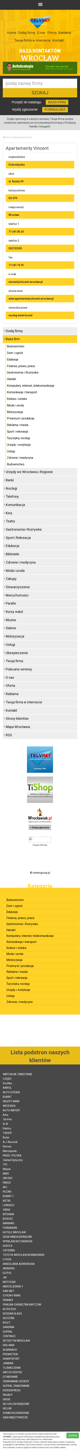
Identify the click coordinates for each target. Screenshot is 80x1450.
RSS (9, 735)
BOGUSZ (8, 1218)
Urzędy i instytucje (19, 445)
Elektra (7, 1128)
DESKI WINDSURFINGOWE (17, 1236)
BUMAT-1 (8, 1196)
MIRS (6, 1173)
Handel (11, 379)
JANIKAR (8, 1363)
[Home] (4, 137)
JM (5, 1277)
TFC (5, 1164)
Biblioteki (12, 554)
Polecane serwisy (19, 669)
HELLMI (7, 1408)
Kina (9, 513)
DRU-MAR (9, 1345)
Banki (10, 480)
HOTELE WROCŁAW (14, 1232)
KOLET (7, 1322)
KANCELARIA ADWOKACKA (19, 1263)
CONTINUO (9, 1336)
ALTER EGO (9, 1309)
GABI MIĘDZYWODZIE (15, 1417)
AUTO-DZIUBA (11, 1092)
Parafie (11, 603)
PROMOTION (10, 1354)
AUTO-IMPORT (11, 1110)
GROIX (6, 1399)
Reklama (64, 33)
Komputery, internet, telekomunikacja (30, 385)
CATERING (9, 1250)
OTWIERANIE (10, 1376)
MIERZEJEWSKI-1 (13, 1286)
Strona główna (12, 137)
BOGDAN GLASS (12, 1313)
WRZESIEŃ (9, 1105)
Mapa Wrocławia (18, 727)
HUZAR (7, 1191)
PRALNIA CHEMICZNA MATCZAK (22, 1304)
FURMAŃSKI (10, 1227)
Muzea (11, 620)
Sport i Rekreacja (18, 538)
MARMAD (8, 1223)
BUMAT (7, 1096)
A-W (5, 1123)
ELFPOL (7, 1272)
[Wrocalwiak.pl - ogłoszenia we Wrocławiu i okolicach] (40, 819)
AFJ (5, 1187)
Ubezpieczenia (17, 653)
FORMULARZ (55, 109)
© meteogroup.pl (40, 872)
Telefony (12, 496)
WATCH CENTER (12, 1372)
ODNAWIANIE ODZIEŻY (16, 1381)
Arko (5, 1114)
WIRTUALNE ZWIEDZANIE (17, 1074)
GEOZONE (9, 1318)
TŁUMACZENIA (12, 1367)
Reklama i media (17, 425)
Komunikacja (15, 505)
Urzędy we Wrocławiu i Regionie (29, 472)
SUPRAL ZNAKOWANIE (16, 1385)
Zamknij (72, 1435)
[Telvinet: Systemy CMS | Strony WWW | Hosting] (40, 759)
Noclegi (11, 488)
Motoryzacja (15, 412)
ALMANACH (10, 1349)
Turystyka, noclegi (18, 438)
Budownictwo (15, 346)
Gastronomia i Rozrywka (22, 372)
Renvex (7, 1146)
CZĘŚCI (7, 1078)
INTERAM (8, 1214)
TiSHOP (7, 1132)
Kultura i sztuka (17, 399)
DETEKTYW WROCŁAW (16, 1340)
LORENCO (8, 1205)
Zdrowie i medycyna (20, 457)
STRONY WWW (11, 1295)
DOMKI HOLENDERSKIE (16, 1412)
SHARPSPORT (11, 1358)
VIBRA (6, 1209)
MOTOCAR (9, 1281)
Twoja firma (14, 661)
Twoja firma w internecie (32, 40)
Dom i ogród (15, 353)
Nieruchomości (17, 595)
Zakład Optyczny (13, 1160)
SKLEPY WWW (11, 1101)
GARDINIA (8, 1327)
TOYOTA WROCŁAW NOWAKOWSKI (23, 1254)
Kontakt (58, 40)
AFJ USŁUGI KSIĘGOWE (16, 1403)
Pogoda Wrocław (40, 845)
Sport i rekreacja (17, 431)
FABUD (7, 1182)
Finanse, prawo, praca (21, 366)
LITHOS (7, 1259)
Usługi (11, 451)
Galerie (11, 628)
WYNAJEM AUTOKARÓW (17, 1241)
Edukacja (12, 359)
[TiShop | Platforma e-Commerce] (40, 789)
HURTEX (7, 1245)
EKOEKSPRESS (11, 1390)
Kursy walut (14, 612)
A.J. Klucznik (10, 1141)
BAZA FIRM (57, 102)
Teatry (10, 521)
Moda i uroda (15, 405)
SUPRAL (8, 1331)
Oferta (52, 33)
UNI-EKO (7, 1178)
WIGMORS (9, 1268)
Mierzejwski (10, 1151)
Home (11, 33)
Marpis (7, 1169)
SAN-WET (8, 1291)
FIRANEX (8, 1300)
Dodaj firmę (26, 33)
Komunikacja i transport (22, 392)
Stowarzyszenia (18, 587)
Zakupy (11, 579)
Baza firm (27, 137)
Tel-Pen (7, 1119)
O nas (41, 33)
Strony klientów (17, 718)
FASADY (8, 1394)
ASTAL (7, 1200)
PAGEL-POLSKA (12, 1155)
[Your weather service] (40, 839)
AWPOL (7, 1087)
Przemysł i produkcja (20, 418)
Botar (6, 1137)
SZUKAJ (40, 92)
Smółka (7, 1083)
